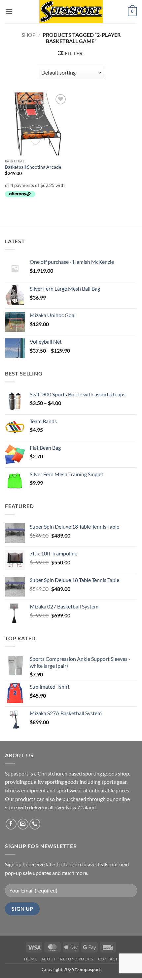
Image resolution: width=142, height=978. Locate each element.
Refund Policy (77, 958)
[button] (9, 11)
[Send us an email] (23, 824)
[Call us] (34, 824)
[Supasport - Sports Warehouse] (71, 11)
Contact (108, 958)
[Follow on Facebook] (11, 824)
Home (30, 958)
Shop (28, 34)
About (48, 958)
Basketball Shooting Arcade (33, 167)
